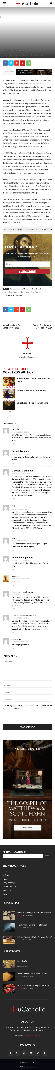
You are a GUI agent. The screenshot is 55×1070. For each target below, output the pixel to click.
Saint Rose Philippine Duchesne (32, 402)
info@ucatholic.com (32, 1035)
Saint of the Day (9, 886)
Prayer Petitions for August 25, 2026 (33, 985)
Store (5, 894)
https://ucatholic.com (27, 357)
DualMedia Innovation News (24, 616)
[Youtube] (44, 1053)
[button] (51, 3)
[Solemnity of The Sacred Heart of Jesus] (9, 381)
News (5, 879)
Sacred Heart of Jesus (11, 292)
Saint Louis (22, 961)
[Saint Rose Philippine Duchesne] (9, 405)
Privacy (23, 1062)
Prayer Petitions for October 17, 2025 (42, 326)
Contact (32, 1062)
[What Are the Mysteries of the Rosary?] (9, 915)
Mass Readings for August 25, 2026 (32, 973)
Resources (7, 890)
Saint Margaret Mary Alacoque (31, 292)
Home (5, 871)
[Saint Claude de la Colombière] (9, 393)
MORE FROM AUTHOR (18, 372)
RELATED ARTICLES (16, 369)
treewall (15, 576)
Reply (13, 443)
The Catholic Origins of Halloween (32, 925)
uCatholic (27, 353)
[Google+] (17, 1053)
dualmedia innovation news (23, 592)
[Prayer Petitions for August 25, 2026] (9, 988)
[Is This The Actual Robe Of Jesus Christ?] (9, 940)
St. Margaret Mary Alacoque (13, 295)
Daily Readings (9, 882)
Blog (9, 411)
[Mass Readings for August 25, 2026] (9, 976)
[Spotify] (31, 1053)
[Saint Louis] (9, 964)
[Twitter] (37, 1053)
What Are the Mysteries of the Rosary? (34, 912)
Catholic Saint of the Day (14, 50)
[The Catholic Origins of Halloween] (9, 927)
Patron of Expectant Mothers (19, 289)
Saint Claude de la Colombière (32, 390)
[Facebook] (10, 1053)
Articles (6, 875)
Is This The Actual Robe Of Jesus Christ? (34, 937)
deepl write (16, 639)
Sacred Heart (36, 289)
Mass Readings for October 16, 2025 (12, 326)
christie (15, 538)
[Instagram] (24, 1052)
